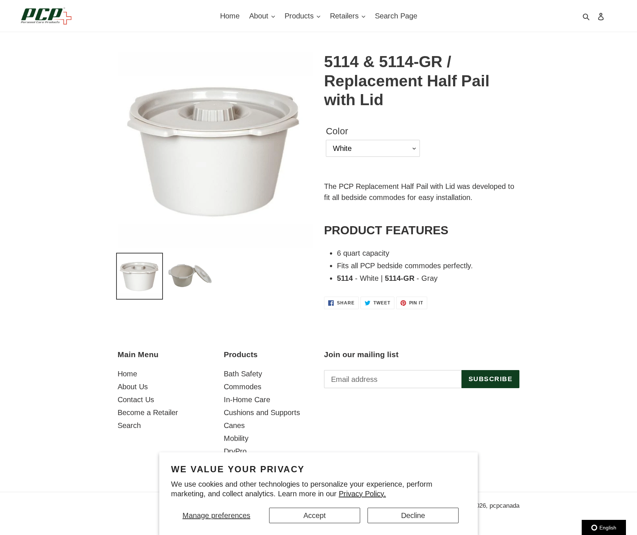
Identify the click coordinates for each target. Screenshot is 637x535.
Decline (413, 515)
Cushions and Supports (262, 412)
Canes (234, 425)
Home (127, 374)
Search (129, 425)
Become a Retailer (148, 412)
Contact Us (136, 400)
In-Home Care (247, 400)
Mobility (236, 438)
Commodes (242, 387)
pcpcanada (504, 505)
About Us (133, 387)
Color (337, 131)
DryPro (235, 451)
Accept (314, 515)
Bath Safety (243, 374)
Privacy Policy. (362, 494)
